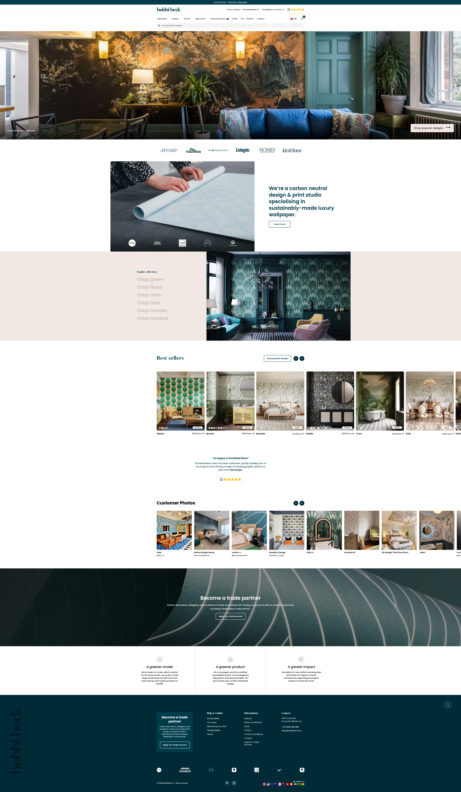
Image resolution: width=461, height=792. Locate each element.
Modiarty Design (277, 552)
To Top (448, 704)
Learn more (279, 224)
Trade (234, 19)
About (210, 734)
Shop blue (149, 303)
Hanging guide (213, 730)
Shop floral (149, 287)
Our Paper (212, 722)
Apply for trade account (231, 616)
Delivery (248, 718)
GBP (295, 19)
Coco (359, 433)
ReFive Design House (204, 552)
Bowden (260, 433)
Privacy (247, 730)
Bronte (210, 433)
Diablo (309, 433)
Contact (260, 19)
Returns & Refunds (253, 722)
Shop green (150, 279)
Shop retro (149, 295)
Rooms (187, 19)
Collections (162, 19)
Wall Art (247, 19)
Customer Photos (217, 19)
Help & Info (200, 19)
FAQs (246, 726)
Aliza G (310, 552)
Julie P (422, 552)
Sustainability (213, 718)
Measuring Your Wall (216, 726)
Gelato (160, 433)
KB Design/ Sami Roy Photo (395, 552)
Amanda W (349, 552)
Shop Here (242, 2)
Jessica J (236, 552)
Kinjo (159, 552)
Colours (175, 19)
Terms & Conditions (253, 734)
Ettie (408, 433)
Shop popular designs (277, 358)
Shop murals (152, 311)
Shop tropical (152, 318)
